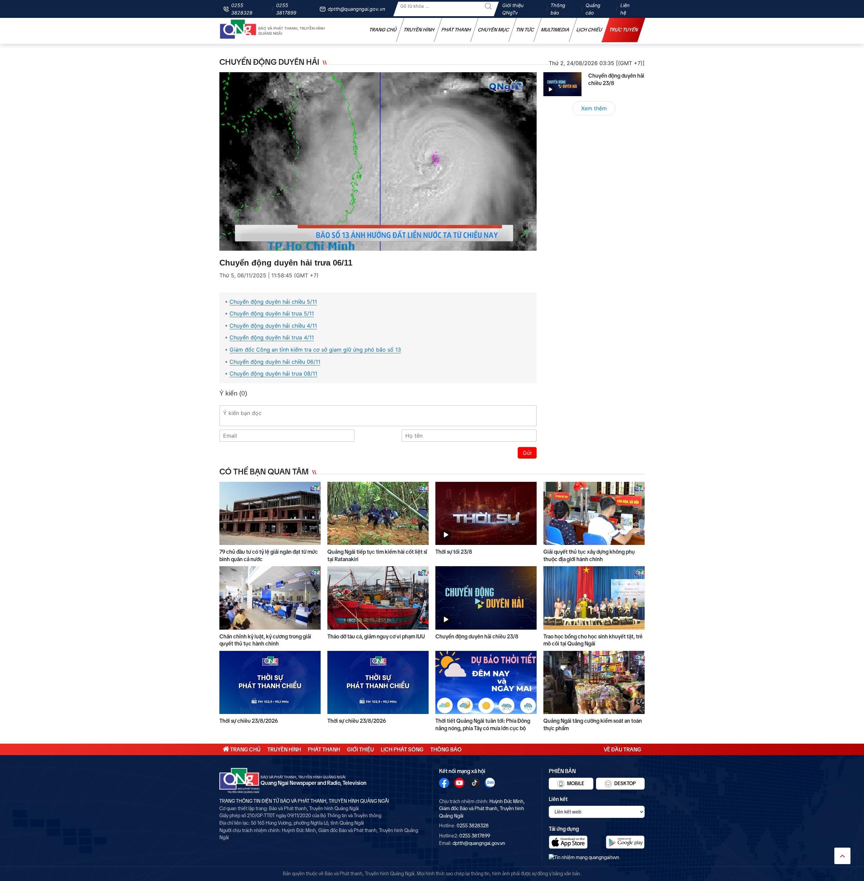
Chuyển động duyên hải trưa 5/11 (272, 313)
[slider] (376, 244)
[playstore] (625, 842)
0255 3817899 (286, 9)
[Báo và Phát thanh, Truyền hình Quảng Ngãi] (238, 31)
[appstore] (568, 842)
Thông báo (557, 9)
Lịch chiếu (589, 29)
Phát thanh (456, 29)
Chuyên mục (493, 29)
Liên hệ (624, 9)
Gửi (527, 452)
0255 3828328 (241, 9)
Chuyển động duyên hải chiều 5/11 (273, 301)
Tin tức (525, 29)
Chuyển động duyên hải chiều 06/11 (275, 361)
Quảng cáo (593, 9)
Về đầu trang (622, 749)
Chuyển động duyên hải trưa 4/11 (272, 337)
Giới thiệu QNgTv (512, 9)
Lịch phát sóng (402, 749)
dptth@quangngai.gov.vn (356, 9)
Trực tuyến (624, 29)
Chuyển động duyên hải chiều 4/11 (273, 325)
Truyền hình (419, 29)
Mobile (575, 783)
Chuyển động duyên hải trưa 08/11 (273, 373)
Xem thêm (594, 108)
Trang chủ (383, 29)
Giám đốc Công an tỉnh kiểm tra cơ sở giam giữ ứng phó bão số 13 (315, 349)
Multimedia (555, 29)
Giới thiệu (360, 749)
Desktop (624, 783)
